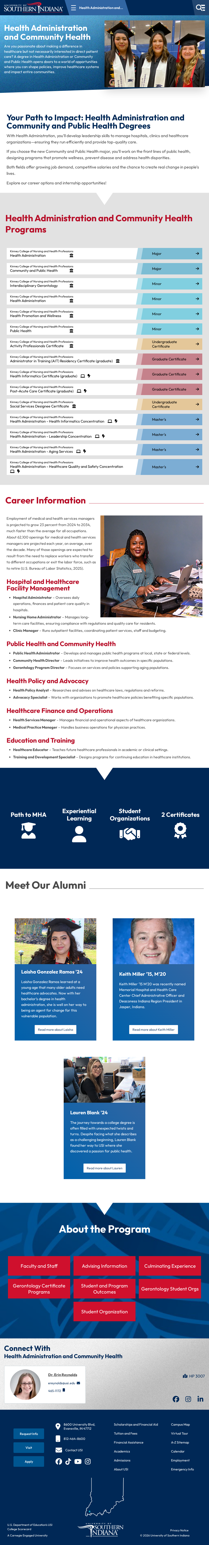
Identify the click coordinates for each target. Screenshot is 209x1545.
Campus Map (180, 1424)
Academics (122, 1451)
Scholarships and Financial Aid (136, 1424)
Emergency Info (182, 1469)
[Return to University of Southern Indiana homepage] (100, 1530)
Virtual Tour (179, 1433)
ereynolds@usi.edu (61, 1383)
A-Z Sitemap (180, 1442)
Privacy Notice (179, 1530)
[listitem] (104, 254)
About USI (121, 1469)
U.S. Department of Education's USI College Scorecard (29, 1527)
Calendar (178, 1451)
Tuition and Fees (125, 1433)
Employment (180, 1460)
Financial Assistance (128, 1442)
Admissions (122, 1460)
